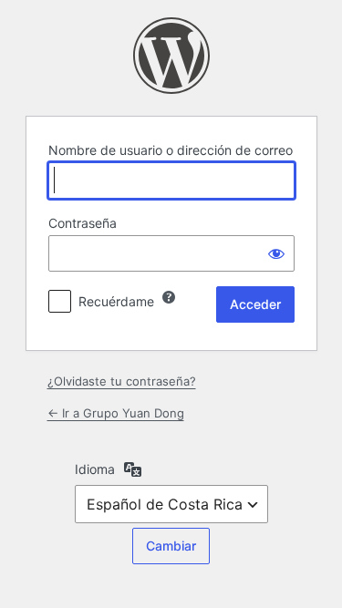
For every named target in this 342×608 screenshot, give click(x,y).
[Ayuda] (169, 297)
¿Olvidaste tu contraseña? (121, 381)
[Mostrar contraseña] (276, 253)
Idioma (95, 469)
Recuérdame (116, 301)
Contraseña (82, 223)
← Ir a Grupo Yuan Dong (115, 413)
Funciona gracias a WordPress (171, 55)
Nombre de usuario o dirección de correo (170, 150)
